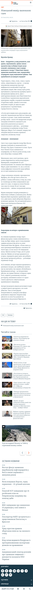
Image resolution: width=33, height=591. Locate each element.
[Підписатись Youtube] (14, 571)
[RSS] (2, 575)
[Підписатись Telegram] (26, 571)
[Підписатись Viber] (22, 571)
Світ (2, 7)
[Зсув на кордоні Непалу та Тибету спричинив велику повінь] (16, 433)
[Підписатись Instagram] (18, 571)
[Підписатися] (10, 575)
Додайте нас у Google (8, 589)
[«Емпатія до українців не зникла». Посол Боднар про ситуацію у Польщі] (7, 339)
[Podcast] (6, 575)
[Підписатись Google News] (6, 571)
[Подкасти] (23, 589)
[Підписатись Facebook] (2, 571)
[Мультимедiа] (18, 589)
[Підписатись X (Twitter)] (10, 571)
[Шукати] (29, 589)
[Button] (14, 21)
